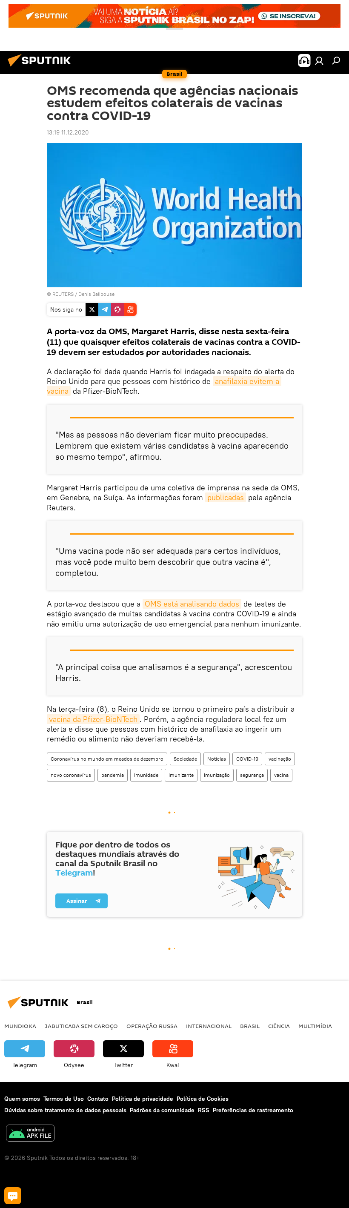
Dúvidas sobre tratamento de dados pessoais (65, 1110)
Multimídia (315, 1026)
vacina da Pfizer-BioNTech (93, 719)
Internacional (209, 1026)
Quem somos (22, 1098)
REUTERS (63, 294)
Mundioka (20, 1026)
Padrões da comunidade (162, 1110)
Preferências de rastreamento (253, 1110)
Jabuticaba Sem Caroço (81, 1026)
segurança (252, 775)
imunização (217, 775)
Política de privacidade (142, 1098)
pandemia (112, 775)
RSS (203, 1110)
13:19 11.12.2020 (68, 132)
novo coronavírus (71, 775)
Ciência (279, 1026)
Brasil (250, 1026)
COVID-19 (247, 759)
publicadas (225, 497)
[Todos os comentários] (12, 1195)
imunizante (181, 775)
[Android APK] (30, 1134)
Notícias (216, 759)
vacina (281, 775)
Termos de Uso (63, 1098)
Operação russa (151, 1026)
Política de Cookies (203, 1098)
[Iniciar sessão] (319, 60)
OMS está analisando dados (192, 604)
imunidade (146, 775)
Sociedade (185, 759)
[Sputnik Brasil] (41, 68)
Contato (98, 1098)
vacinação (280, 759)
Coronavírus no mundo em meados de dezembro (107, 759)
